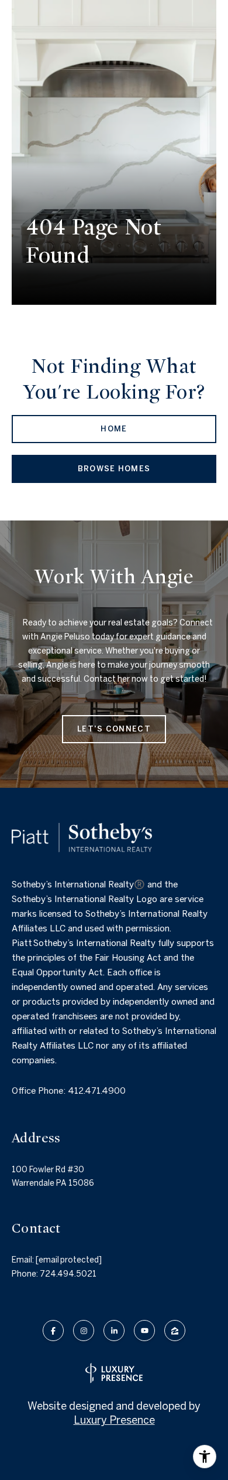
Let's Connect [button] (114, 728)
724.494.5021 (68, 1273)
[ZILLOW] (174, 1330)
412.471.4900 (97, 1090)
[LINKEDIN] (114, 1330)
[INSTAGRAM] (83, 1330)
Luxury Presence (114, 1420)
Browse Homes (114, 468)
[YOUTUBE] (144, 1330)
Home (114, 428)
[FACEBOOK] (53, 1330)
